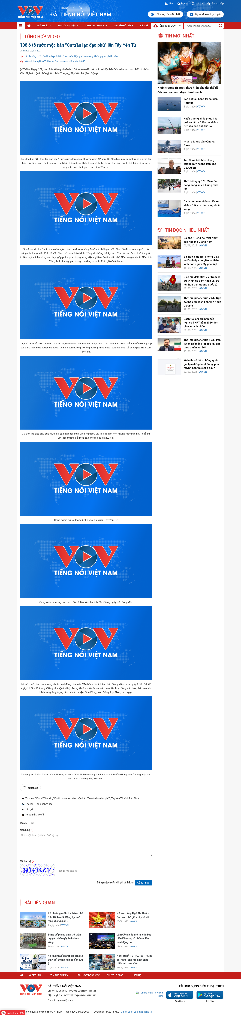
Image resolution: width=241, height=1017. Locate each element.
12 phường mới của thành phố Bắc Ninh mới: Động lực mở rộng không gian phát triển (71, 56)
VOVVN (64, 925)
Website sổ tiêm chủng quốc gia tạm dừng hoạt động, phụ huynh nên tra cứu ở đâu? (201, 364)
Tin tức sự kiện (68, 26)
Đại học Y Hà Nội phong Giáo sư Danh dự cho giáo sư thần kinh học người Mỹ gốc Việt (201, 260)
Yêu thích (33, 787)
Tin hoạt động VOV (96, 25)
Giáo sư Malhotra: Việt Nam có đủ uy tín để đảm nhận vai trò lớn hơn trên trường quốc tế (202, 280)
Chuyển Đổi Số (124, 26)
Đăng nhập (217, 3)
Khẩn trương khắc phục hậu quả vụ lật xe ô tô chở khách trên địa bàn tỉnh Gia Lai (201, 122)
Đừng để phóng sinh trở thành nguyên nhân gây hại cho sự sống (65, 938)
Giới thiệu (44, 26)
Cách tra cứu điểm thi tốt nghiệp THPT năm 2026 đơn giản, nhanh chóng (201, 322)
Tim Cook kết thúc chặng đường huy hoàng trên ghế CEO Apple (200, 164)
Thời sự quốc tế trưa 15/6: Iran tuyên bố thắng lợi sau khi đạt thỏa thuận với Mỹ (202, 343)
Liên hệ (199, 3)
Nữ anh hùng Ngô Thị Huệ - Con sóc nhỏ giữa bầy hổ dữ (55, 61)
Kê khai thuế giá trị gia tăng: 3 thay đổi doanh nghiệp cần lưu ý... (65, 959)
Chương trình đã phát (168, 14)
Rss (171, 3)
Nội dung (26, 830)
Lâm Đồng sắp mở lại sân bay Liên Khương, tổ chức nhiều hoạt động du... (134, 938)
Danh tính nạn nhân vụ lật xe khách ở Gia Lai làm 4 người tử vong (202, 205)
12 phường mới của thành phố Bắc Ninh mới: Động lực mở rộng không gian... (65, 917)
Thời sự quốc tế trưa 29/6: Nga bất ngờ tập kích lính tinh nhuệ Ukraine (202, 301)
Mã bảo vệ (27, 861)
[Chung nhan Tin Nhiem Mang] (149, 994)
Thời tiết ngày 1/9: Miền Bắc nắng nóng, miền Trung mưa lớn (201, 185)
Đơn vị (184, 3)
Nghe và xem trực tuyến (208, 14)
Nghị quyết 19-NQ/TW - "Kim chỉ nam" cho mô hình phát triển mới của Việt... (134, 959)
